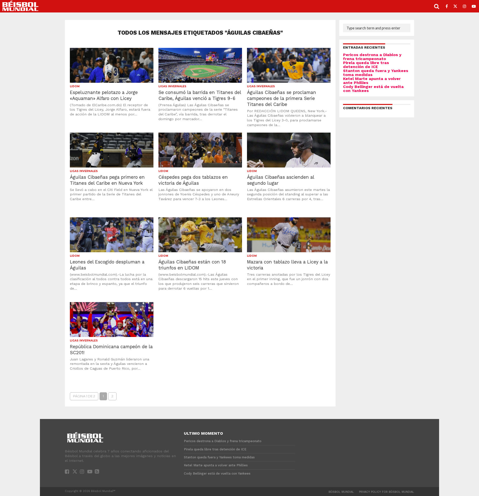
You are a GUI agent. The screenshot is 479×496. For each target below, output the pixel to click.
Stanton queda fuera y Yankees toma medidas (375, 72)
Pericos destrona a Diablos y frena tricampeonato (372, 56)
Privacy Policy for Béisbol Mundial (386, 492)
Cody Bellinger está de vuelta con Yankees (373, 88)
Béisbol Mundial (341, 492)
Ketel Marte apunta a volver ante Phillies (372, 80)
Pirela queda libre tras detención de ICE (366, 64)
